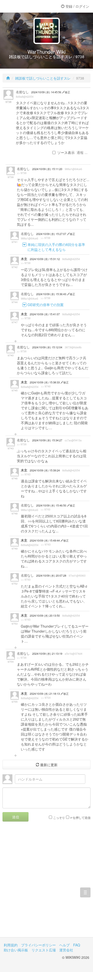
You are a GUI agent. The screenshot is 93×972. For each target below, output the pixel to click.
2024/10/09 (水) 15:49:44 (45, 540)
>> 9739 (45, 238)
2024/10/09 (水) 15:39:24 (45, 470)
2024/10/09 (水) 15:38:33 (45, 382)
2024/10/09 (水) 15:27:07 (51, 234)
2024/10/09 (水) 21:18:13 (45, 693)
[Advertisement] (46, 883)
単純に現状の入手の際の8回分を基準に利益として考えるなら (56, 247)
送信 (15, 816)
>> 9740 (46, 386)
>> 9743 (26, 474)
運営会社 (66, 949)
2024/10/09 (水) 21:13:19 (47, 653)
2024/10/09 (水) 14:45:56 (46, 92)
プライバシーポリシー (38, 944)
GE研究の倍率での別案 (46, 304)
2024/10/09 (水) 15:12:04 (47, 347)
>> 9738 (22, 173)
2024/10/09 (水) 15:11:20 (47, 169)
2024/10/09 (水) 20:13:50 (45, 615)
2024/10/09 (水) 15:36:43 (51, 294)
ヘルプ (64, 944)
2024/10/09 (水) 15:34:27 (47, 440)
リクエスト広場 (43, 949)
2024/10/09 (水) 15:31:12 (45, 259)
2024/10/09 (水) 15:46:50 (51, 505)
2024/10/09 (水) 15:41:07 (45, 314)
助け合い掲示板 (16, 949)
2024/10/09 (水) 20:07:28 (51, 575)
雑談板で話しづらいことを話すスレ (43, 78)
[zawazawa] (23, 6)
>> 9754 (46, 697)
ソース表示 (66, 152)
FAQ (76, 944)
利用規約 (11, 944)
